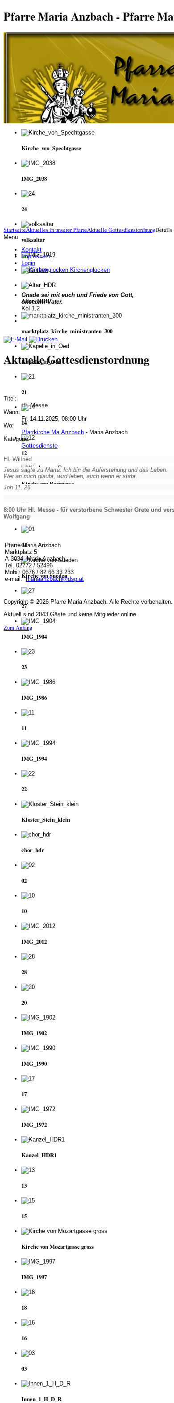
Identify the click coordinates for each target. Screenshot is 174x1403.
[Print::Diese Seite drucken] (43, 339)
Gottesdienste (39, 445)
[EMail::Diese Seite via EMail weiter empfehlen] (15, 339)
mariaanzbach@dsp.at (55, 578)
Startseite (15, 230)
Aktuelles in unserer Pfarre (56, 230)
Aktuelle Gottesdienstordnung (121, 230)
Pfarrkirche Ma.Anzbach (52, 432)
